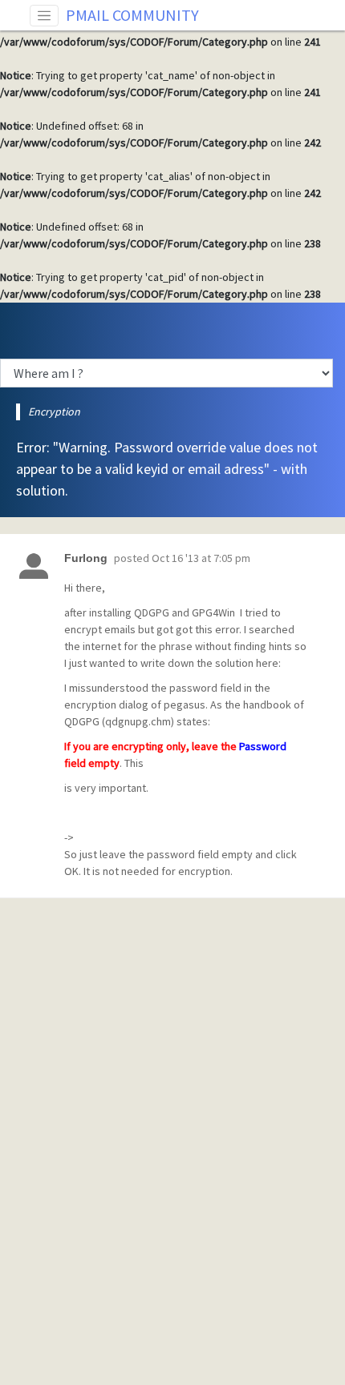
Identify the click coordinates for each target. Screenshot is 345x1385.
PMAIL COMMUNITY (132, 15)
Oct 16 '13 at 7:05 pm (201, 558)
